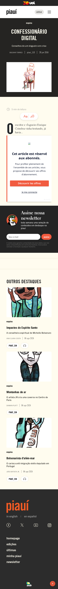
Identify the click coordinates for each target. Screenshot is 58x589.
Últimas (11, 550)
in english (12, 516)
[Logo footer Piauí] (29, 506)
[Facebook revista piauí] (8, 525)
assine (46, 236)
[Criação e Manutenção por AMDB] (29, 583)
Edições (11, 544)
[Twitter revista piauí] (22, 525)
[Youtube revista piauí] (36, 525)
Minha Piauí (13, 556)
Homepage (13, 538)
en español (30, 516)
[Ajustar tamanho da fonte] (25, 116)
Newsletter (13, 562)
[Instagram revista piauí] (49, 525)
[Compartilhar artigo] (32, 116)
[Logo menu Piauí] (11, 12)
